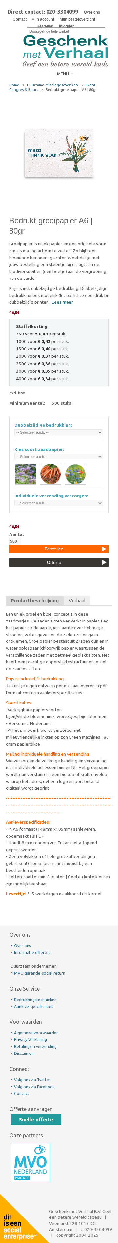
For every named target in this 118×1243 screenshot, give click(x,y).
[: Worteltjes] (50, 474)
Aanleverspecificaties (33, 1006)
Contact (20, 19)
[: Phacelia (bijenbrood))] (25, 474)
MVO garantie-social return (39, 973)
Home (14, 85)
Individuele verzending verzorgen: (51, 495)
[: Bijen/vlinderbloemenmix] (75, 474)
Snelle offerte (36, 1119)
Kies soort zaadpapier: (39, 449)
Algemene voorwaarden (36, 1033)
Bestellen (45, 26)
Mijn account (42, 19)
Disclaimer (23, 1053)
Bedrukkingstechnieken (35, 1000)
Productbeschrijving (35, 600)
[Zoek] (23, 30)
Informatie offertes (32, 952)
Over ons (92, 12)
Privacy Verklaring (30, 1039)
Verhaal (77, 600)
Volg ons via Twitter (32, 1080)
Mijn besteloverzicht (77, 19)
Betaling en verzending (35, 1046)
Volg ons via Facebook (34, 1087)
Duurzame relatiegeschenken (52, 85)
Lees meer (62, 302)
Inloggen (67, 26)
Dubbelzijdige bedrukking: (43, 425)
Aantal (16, 534)
